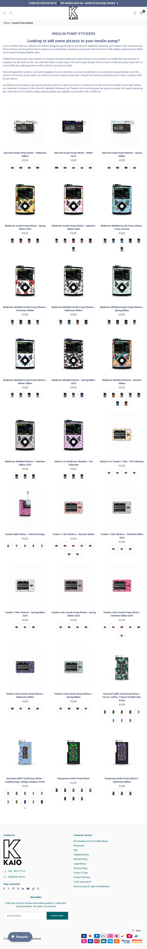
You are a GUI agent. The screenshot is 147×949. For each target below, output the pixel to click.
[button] (141, 13)
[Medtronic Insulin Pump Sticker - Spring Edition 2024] (25, 199)
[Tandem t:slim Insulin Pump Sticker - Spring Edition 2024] (73, 586)
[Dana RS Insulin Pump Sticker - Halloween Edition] (25, 126)
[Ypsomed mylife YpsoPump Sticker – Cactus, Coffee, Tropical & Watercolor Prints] (122, 667)
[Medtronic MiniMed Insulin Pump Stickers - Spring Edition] (122, 280)
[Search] (11, 13)
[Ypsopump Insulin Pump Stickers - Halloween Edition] (122, 752)
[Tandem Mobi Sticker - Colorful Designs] (25, 508)
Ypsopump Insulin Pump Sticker (73, 778)
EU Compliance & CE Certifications (91, 841)
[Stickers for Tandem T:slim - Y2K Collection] (122, 435)
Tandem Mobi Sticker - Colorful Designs (25, 534)
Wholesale (79, 845)
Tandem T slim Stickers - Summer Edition (73, 534)
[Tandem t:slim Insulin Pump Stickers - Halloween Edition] (25, 667)
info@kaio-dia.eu (16, 876)
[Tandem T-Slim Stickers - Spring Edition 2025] (25, 586)
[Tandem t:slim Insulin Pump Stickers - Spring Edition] (73, 667)
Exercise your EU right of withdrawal (92, 886)
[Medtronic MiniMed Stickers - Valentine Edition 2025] (25, 435)
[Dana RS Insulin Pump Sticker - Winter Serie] (73, 126)
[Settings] (134, 13)
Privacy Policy (80, 868)
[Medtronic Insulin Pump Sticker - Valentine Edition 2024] (73, 199)
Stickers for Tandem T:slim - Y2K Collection (122, 461)
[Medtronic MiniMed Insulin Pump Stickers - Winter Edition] (25, 353)
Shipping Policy (81, 854)
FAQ (76, 850)
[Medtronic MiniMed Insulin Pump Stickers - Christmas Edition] (25, 280)
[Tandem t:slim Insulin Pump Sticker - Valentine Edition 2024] (122, 586)
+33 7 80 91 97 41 (17, 871)
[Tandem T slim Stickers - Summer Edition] (73, 508)
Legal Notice (80, 863)
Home (7, 23)
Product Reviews (82, 877)
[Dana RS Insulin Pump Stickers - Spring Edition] (122, 126)
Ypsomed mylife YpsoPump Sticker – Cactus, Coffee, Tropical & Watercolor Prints (122, 697)
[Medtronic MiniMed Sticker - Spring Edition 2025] (73, 353)
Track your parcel (82, 881)
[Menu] (4, 13)
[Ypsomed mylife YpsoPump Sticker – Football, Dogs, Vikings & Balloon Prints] (25, 752)
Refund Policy (80, 859)
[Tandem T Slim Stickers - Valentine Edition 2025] (122, 508)
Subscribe (57, 915)
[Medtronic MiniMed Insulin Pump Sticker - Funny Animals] (122, 199)
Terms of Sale (81, 872)
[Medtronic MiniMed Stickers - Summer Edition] (122, 353)
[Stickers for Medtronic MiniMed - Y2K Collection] (73, 435)
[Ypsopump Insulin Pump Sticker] (73, 752)
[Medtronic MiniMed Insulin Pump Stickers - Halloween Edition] (73, 280)
